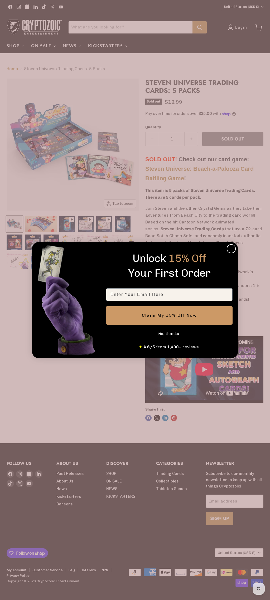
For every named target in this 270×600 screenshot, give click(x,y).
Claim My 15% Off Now (169, 315)
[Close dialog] (231, 249)
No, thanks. (169, 333)
